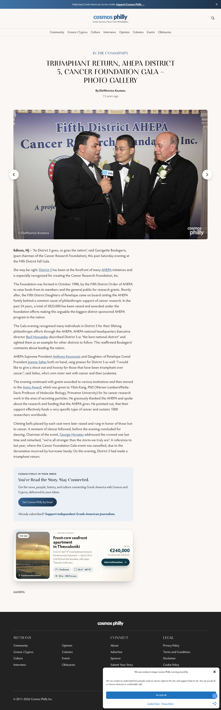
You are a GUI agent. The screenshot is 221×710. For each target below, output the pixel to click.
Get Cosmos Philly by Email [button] (37, 502)
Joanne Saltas (37, 362)
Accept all (161, 695)
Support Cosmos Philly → (130, 4)
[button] (214, 671)
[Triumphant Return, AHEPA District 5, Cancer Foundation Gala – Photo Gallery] (110, 174)
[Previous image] (14, 174)
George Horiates (72, 434)
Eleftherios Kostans (112, 90)
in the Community (110, 53)
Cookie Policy (153, 703)
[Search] (213, 18)
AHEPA (106, 269)
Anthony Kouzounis (67, 356)
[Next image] (207, 174)
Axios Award (32, 387)
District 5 (45, 269)
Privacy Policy (167, 703)
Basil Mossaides (37, 337)
